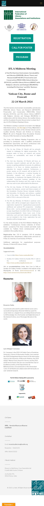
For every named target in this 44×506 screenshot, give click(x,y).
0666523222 (13, 451)
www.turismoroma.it (27, 270)
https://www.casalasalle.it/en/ (24, 255)
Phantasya (33, 488)
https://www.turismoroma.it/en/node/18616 (17, 272)
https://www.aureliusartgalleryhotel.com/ (19, 263)
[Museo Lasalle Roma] (4, 3)
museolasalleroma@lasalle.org (18, 444)
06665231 (16, 448)
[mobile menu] (41, 3)
